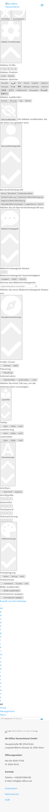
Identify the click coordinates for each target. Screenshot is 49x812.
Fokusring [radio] (8, 373)
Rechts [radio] (11, 76)
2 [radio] (4, 69)
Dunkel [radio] (19, 583)
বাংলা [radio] (19, 83)
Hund (3, 708)
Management (7, 711)
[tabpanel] (24, 385)
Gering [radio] (14, 576)
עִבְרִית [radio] (13, 87)
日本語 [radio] (3, 90)
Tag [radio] (20, 101)
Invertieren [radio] (8, 583)
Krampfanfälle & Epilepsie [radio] (12, 204)
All (1, 608)
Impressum (11, 788)
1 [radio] (1, 69)
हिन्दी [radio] (19, 87)
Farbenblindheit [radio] (25, 193)
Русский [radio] (44, 90)
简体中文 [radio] (4, 94)
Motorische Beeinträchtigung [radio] (30, 197)
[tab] (1, 379)
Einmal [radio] (4, 101)
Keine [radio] (3, 193)
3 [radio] (8, 69)
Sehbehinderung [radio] (8, 197)
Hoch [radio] (22, 576)
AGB (7, 800)
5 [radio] (15, 69)
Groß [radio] (20, 426)
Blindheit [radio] (12, 193)
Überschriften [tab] (9, 380)
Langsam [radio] (5, 279)
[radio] (1, 272)
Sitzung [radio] (13, 101)
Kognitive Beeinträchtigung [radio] (13, 201)
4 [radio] (12, 69)
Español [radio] (44, 83)
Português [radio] (33, 90)
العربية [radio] (13, 83)
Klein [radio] (6, 426)
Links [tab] (34, 380)
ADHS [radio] (40, 204)
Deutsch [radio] (4, 83)
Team (3, 715)
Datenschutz (12, 794)
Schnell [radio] (22, 279)
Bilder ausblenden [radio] (12, 591)
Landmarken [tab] (23, 380)
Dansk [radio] (26, 83)
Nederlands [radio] (21, 90)
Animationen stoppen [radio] (13, 598)
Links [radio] (3, 76)
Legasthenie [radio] (30, 204)
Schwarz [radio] (7, 366)
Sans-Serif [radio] (8, 492)
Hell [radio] (26, 583)
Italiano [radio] (44, 87)
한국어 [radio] (11, 90)
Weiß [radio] (15, 366)
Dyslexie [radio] (18, 492)
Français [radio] (4, 87)
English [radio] (35, 83)
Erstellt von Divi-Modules (13, 601)
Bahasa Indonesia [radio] (31, 87)
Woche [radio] (28, 101)
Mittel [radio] (14, 279)
